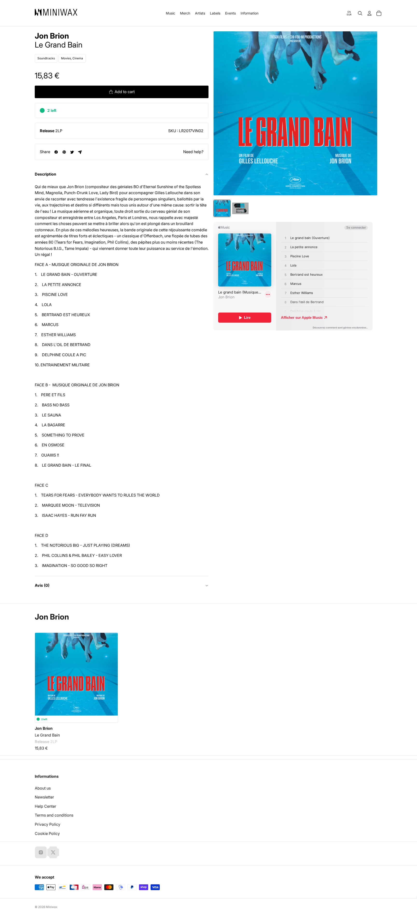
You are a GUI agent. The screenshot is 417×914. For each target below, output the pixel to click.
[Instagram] (41, 852)
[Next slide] (372, 113)
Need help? (193, 151)
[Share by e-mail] (80, 152)
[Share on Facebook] (56, 152)
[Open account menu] (369, 13)
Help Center (45, 806)
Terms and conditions (54, 815)
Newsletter (44, 797)
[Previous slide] (218, 113)
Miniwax (51, 907)
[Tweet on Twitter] (72, 152)
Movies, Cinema (72, 58)
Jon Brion (52, 36)
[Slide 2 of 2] (240, 208)
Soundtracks (46, 58)
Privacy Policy (47, 824)
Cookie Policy (47, 833)
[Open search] (360, 13)
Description (45, 174)
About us (43, 788)
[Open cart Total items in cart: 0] (378, 13)
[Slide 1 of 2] (222, 208)
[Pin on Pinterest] (64, 152)
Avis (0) (42, 585)
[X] (53, 852)
